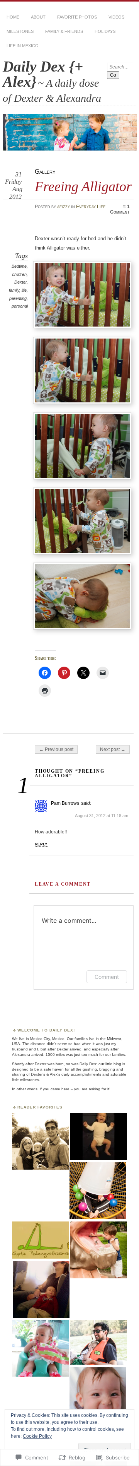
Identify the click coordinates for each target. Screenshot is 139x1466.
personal (20, 306)
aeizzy (63, 206)
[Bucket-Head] (98, 1191)
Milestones (20, 31)
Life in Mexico (23, 45)
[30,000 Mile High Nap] (41, 1290)
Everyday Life (90, 206)
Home (13, 17)
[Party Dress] (40, 1349)
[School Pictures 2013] (98, 1396)
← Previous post (56, 749)
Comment (107, 976)
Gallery (45, 171)
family (14, 290)
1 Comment (120, 209)
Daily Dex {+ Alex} (43, 74)
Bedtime (19, 266)
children (19, 274)
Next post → (112, 749)
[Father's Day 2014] (98, 1342)
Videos (116, 17)
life (24, 290)
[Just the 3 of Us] (40, 1142)
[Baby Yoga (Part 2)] (40, 1240)
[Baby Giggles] (98, 1137)
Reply (41, 844)
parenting (18, 298)
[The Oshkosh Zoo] (98, 1250)
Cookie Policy (37, 1436)
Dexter (20, 282)
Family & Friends (64, 31)
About (38, 17)
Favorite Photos (77, 17)
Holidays (105, 31)
